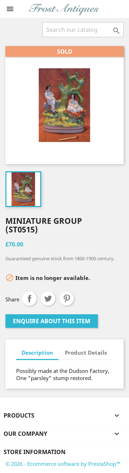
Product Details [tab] (86, 352)
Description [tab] (37, 352)
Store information (35, 452)
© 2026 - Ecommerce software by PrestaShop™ (62, 463)
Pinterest (66, 298)
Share (29, 298)
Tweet (48, 298)
